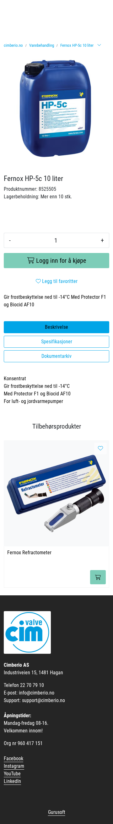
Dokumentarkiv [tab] (56, 356)
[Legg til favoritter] (100, 448)
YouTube (12, 774)
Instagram (14, 766)
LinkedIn (12, 781)
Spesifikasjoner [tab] (56, 342)
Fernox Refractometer (29, 553)
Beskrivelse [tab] (56, 327)
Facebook (13, 758)
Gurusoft (56, 812)
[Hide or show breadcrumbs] (99, 45)
